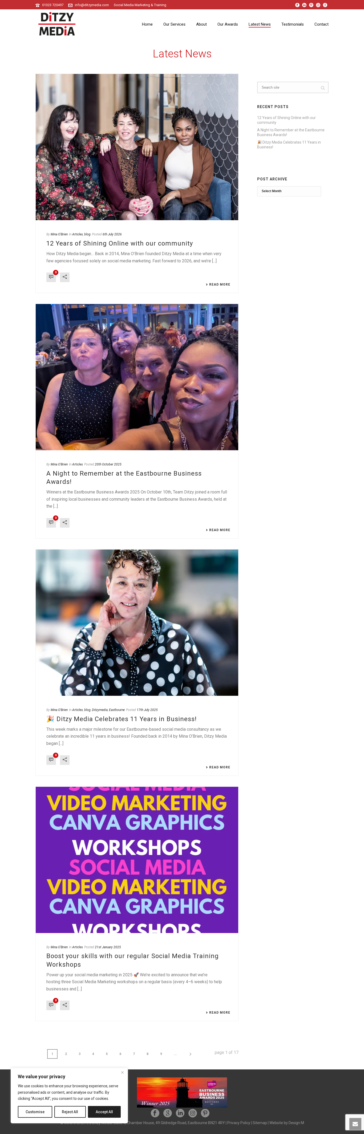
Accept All (104, 1112)
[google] (167, 1113)
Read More (219, 284)
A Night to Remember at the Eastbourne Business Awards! (291, 132)
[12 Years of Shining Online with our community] (137, 147)
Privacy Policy (238, 1123)
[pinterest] (205, 1113)
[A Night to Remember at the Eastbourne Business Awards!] (137, 377)
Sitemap (260, 1123)
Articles (77, 234)
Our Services (174, 24)
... (175, 1054)
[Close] (122, 1072)
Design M (296, 1123)
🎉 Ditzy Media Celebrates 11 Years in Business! (121, 719)
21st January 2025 (108, 947)
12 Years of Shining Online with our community (119, 243)
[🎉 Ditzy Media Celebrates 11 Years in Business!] (137, 623)
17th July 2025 (147, 710)
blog (87, 234)
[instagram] (192, 1113)
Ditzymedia (100, 710)
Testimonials (292, 24)
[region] (69, 1095)
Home (147, 24)
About (201, 24)
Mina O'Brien (59, 234)
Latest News (260, 24)
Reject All (70, 1112)
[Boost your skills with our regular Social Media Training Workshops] (137, 860)
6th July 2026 (112, 234)
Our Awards (227, 24)
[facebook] (155, 1113)
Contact (321, 24)
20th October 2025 (108, 464)
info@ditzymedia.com (92, 5)
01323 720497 (52, 5)
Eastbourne (117, 710)
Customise (35, 1112)
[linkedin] (180, 1113)
